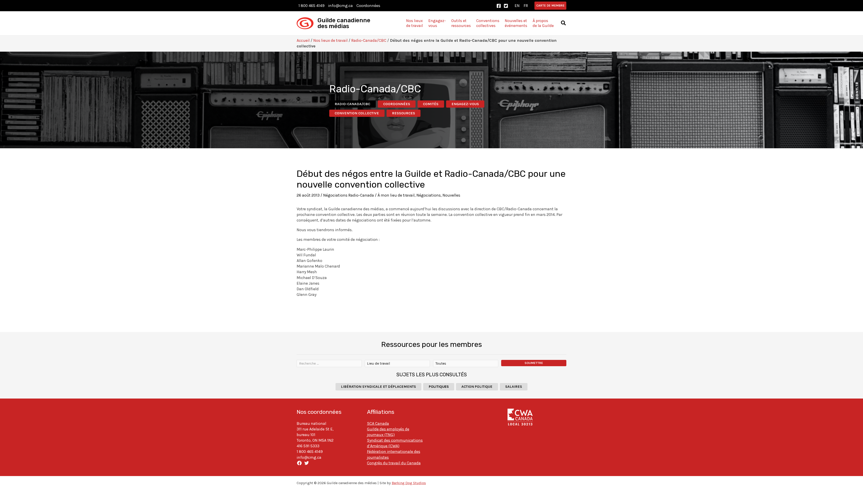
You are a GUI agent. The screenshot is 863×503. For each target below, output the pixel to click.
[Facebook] (498, 6)
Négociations (428, 195)
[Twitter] (506, 6)
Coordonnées (368, 5)
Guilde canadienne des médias (344, 23)
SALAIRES (513, 386)
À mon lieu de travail (396, 195)
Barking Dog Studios (409, 483)
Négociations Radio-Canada (348, 195)
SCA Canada (378, 423)
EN (517, 5)
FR (526, 5)
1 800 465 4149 (311, 5)
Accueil (303, 40)
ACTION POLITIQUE (476, 386)
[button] (550, 6)
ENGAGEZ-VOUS (465, 104)
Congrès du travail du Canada (394, 463)
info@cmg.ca (340, 5)
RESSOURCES (403, 113)
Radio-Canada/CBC (368, 40)
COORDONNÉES (396, 104)
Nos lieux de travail (330, 40)
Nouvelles (451, 195)
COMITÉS (430, 104)
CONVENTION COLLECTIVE (357, 113)
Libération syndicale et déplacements (378, 386)
